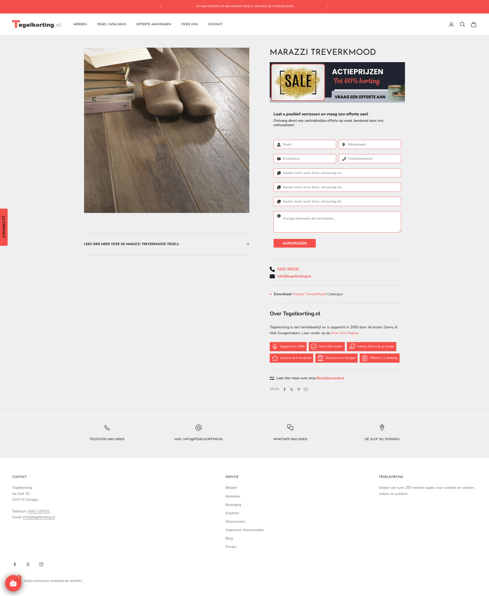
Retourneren (235, 521)
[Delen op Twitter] (292, 389)
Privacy (231, 546)
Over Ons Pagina (344, 333)
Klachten (232, 513)
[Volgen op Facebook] (14, 564)
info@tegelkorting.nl (294, 276)
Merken (80, 24)
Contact (215, 24)
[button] (13, 583)
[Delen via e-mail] (306, 389)
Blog (229, 538)
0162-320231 (288, 269)
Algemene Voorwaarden (244, 529)
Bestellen (232, 496)
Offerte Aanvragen (153, 24)
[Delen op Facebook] (284, 389)
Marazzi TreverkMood (310, 294)
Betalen (231, 487)
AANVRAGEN (294, 243)
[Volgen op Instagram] (41, 564)
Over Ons (189, 24)
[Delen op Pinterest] (299, 389)
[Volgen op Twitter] (28, 564)
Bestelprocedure (330, 378)
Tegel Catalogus (111, 24)
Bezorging (233, 504)
